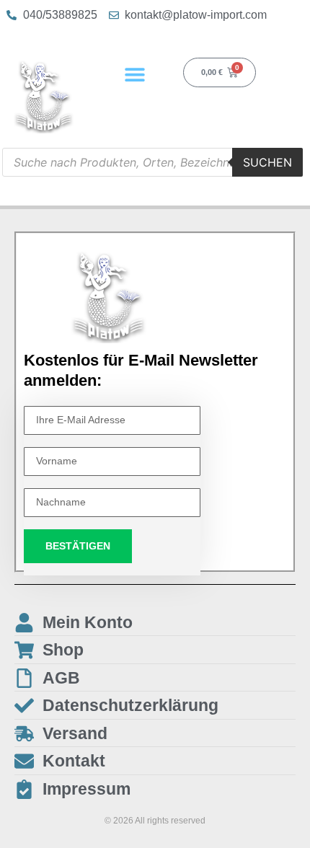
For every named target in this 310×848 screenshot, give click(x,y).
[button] (134, 74)
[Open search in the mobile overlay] (152, 162)
